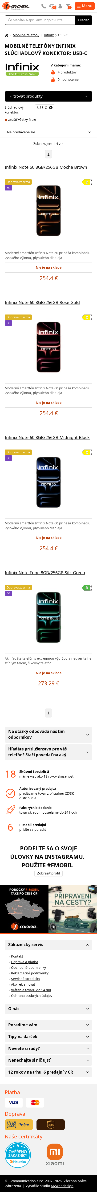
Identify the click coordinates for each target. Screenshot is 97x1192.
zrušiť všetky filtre (22, 119)
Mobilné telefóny (26, 35)
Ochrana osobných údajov (31, 995)
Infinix (49, 35)
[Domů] (6, 35)
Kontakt (17, 956)
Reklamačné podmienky (29, 973)
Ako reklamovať (23, 984)
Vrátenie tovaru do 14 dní (31, 990)
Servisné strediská (25, 978)
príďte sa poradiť (32, 829)
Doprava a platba (24, 962)
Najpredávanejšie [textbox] (21, 132)
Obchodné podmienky (28, 967)
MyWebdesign (62, 1186)
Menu (87, 5)
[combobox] (47, 132)
